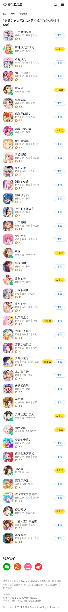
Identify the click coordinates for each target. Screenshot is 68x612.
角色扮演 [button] (19, 116)
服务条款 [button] (35, 581)
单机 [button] (17, 239)
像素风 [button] (36, 497)
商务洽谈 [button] (46, 581)
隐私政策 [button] (39, 584)
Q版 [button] (37, 538)
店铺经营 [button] (30, 103)
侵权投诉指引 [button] (51, 584)
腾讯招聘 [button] (56, 581)
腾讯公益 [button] (7, 584)
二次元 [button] (31, 171)
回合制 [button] (25, 524)
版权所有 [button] (18, 584)
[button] (12, 4)
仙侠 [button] (32, 524)
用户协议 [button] (7, 588)
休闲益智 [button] (19, 35)
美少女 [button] (36, 157)
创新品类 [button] (19, 62)
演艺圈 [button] (36, 184)
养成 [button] (24, 239)
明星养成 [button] (30, 116)
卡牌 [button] (28, 225)
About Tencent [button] (21, 581)
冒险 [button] (30, 375)
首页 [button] (5, 13)
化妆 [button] (28, 62)
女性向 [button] (36, 35)
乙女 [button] (37, 307)
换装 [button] (28, 35)
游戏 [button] (13, 13)
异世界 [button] (36, 225)
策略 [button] (17, 171)
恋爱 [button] (30, 307)
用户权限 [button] (28, 584)
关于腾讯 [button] (7, 581)
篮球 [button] (30, 484)
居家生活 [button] (32, 239)
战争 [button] (30, 538)
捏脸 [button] (35, 320)
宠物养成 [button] (26, 334)
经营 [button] (28, 157)
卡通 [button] (35, 76)
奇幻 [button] (35, 334)
